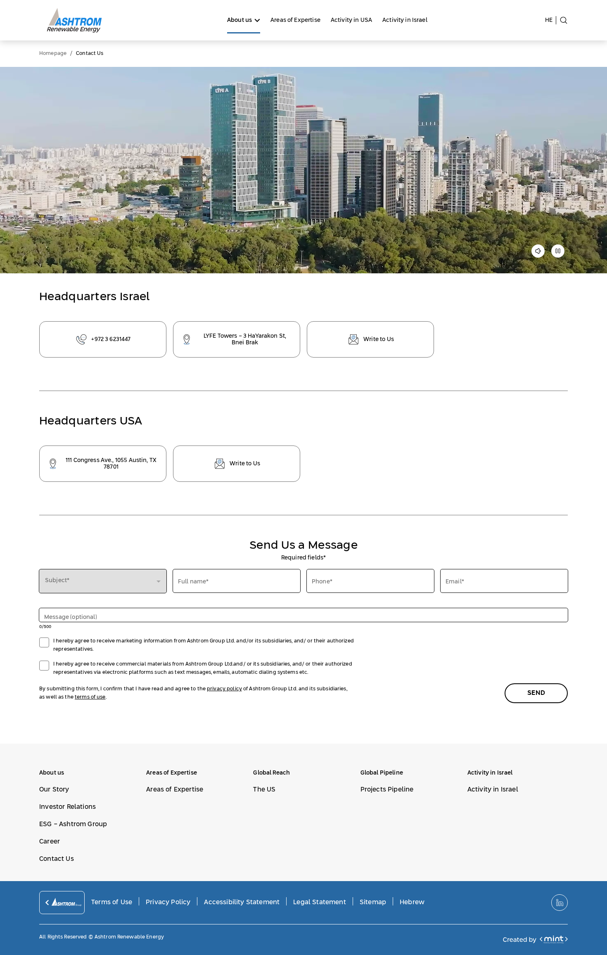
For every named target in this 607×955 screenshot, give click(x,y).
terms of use (90, 697)
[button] (102, 581)
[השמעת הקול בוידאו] (538, 254)
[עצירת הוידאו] (558, 254)
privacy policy (224, 689)
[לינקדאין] (559, 902)
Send (536, 693)
